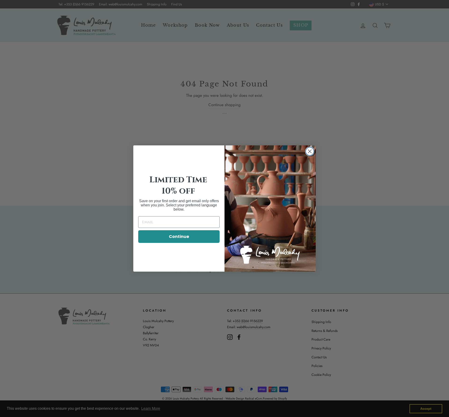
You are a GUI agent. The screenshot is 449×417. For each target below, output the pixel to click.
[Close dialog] (310, 151)
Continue (179, 236)
